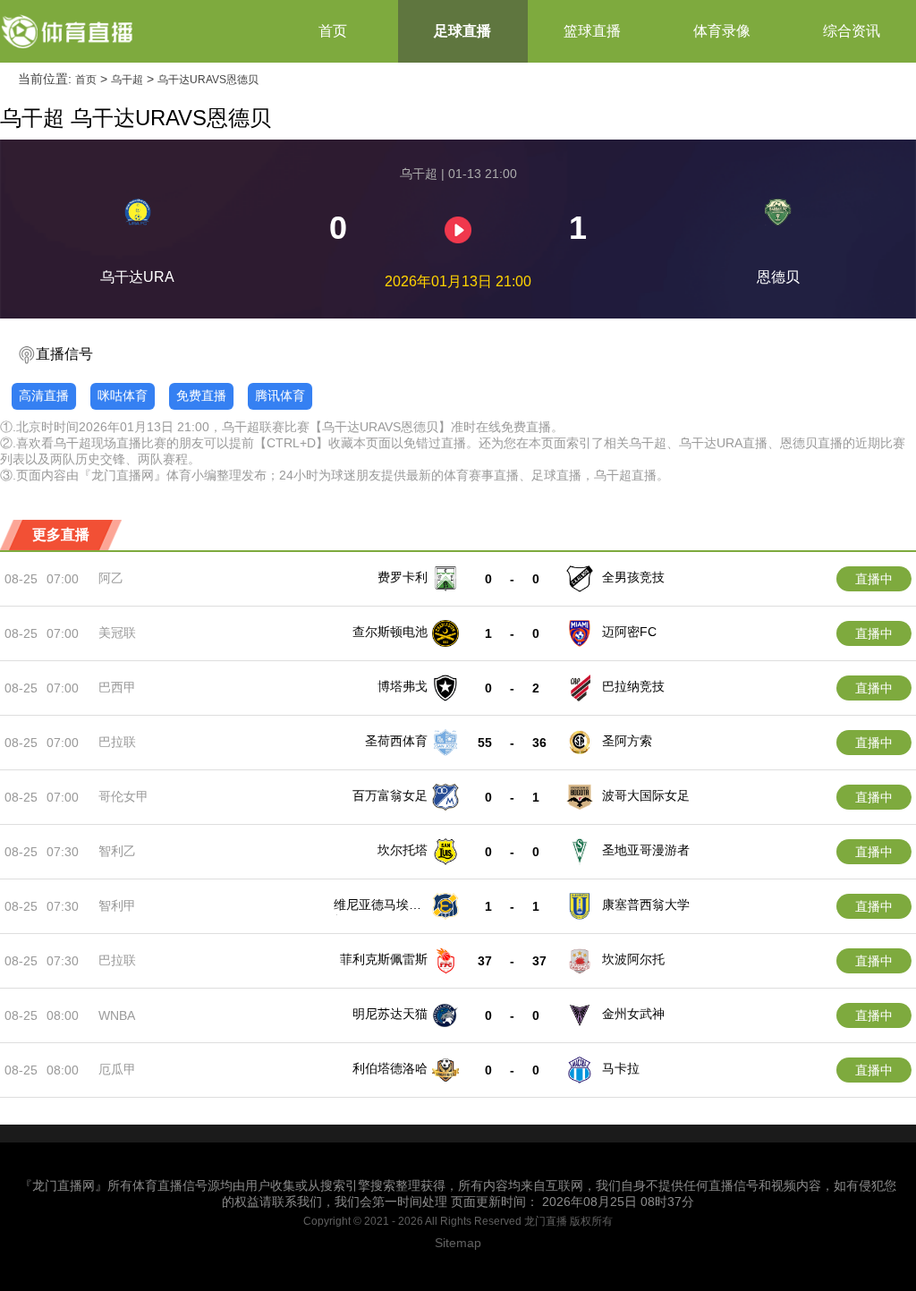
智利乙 (117, 851)
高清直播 (44, 395)
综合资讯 (851, 30)
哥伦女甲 (123, 796)
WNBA (116, 1015)
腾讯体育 (280, 395)
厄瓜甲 (117, 1069)
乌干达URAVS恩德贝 (208, 79)
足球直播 (462, 30)
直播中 (874, 579)
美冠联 (117, 632)
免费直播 (201, 395)
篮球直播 (592, 30)
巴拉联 (117, 742)
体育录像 (722, 30)
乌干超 (127, 79)
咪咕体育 (122, 395)
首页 (332, 30)
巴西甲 (117, 687)
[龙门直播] (68, 31)
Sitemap (458, 1243)
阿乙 (110, 578)
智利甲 (117, 905)
